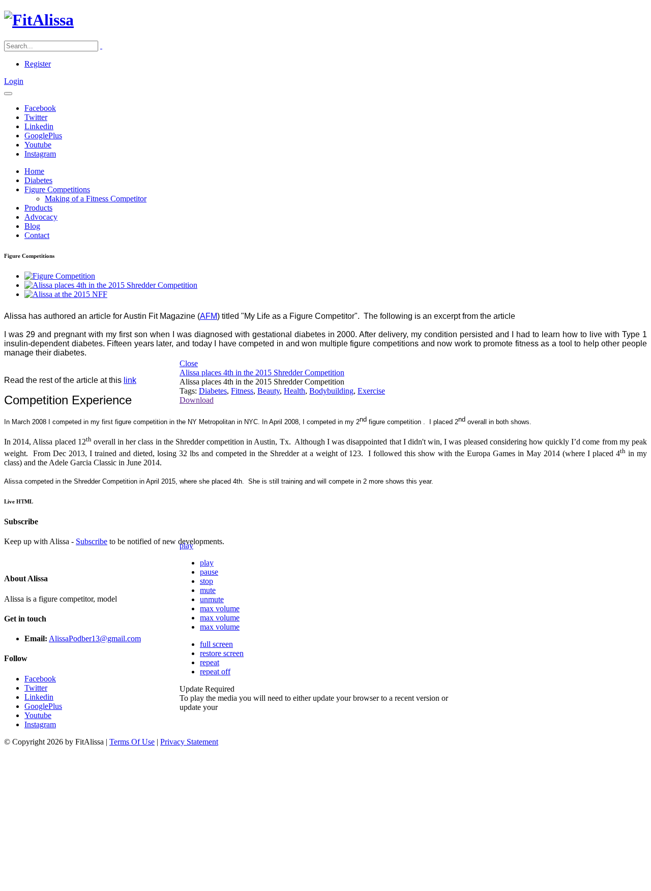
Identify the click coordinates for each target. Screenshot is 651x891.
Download (197, 400)
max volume (220, 608)
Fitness (242, 391)
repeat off (215, 671)
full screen (216, 644)
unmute (212, 599)
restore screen (222, 653)
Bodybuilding (331, 391)
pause (209, 572)
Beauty (268, 391)
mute (208, 590)
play (186, 545)
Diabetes (213, 391)
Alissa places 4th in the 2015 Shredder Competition (262, 372)
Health (294, 391)
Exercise (371, 391)
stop (206, 581)
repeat (209, 662)
